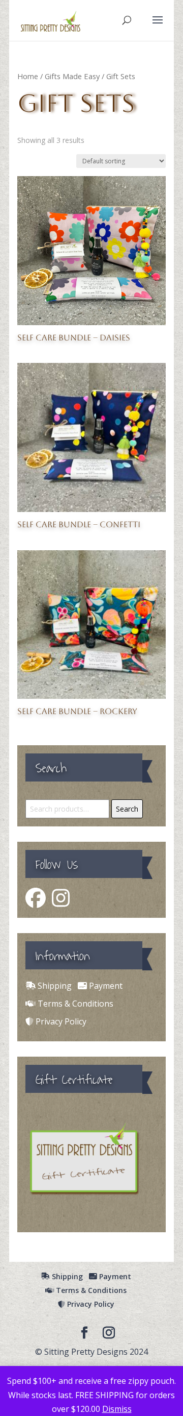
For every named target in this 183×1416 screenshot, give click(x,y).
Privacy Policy (60, 1021)
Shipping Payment (79, 985)
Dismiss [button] (117, 1408)
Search (127, 809)
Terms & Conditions (74, 1003)
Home (27, 76)
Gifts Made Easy (72, 76)
